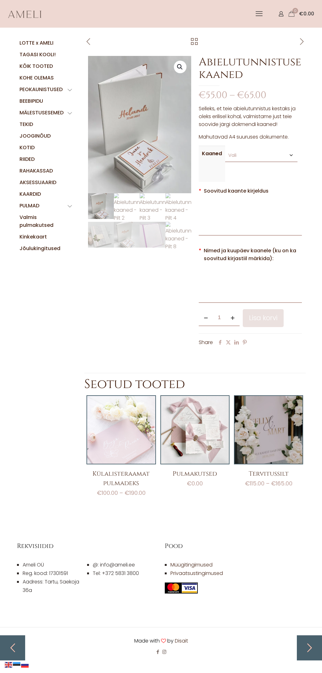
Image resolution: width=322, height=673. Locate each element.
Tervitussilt (269, 473)
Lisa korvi (263, 317)
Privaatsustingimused (196, 573)
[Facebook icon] (157, 651)
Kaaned (212, 153)
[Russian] (25, 664)
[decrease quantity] (205, 318)
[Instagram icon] (164, 651)
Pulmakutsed (195, 473)
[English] (9, 664)
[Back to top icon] (291, 660)
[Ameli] (25, 13)
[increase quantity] (232, 318)
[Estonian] (17, 664)
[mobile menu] (259, 13)
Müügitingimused (191, 564)
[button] (180, 67)
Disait (181, 640)
